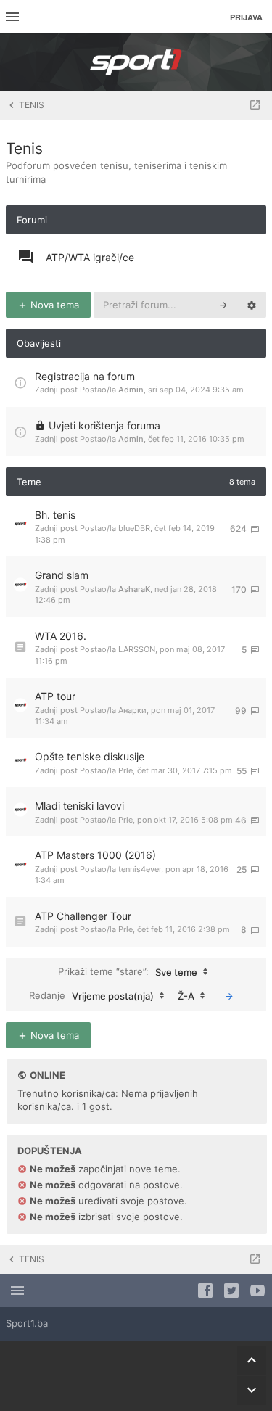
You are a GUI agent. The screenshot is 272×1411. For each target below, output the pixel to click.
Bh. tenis (55, 515)
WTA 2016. (60, 636)
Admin (131, 389)
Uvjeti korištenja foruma (104, 425)
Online (47, 1075)
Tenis (24, 148)
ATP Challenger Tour (83, 916)
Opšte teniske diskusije (89, 756)
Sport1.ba (27, 1323)
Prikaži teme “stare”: (127, 971)
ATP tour (55, 696)
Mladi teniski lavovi (79, 805)
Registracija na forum (85, 376)
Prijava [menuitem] (246, 17)
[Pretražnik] (223, 305)
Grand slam (61, 575)
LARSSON (136, 649)
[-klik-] (229, 996)
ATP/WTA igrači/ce (90, 257)
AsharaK (134, 589)
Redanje (91, 995)
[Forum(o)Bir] (255, 105)
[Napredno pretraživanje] (251, 305)
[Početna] (136, 62)
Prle (125, 770)
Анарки (132, 710)
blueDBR (134, 528)
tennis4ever (139, 869)
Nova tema (53, 304)
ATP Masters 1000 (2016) (95, 855)
